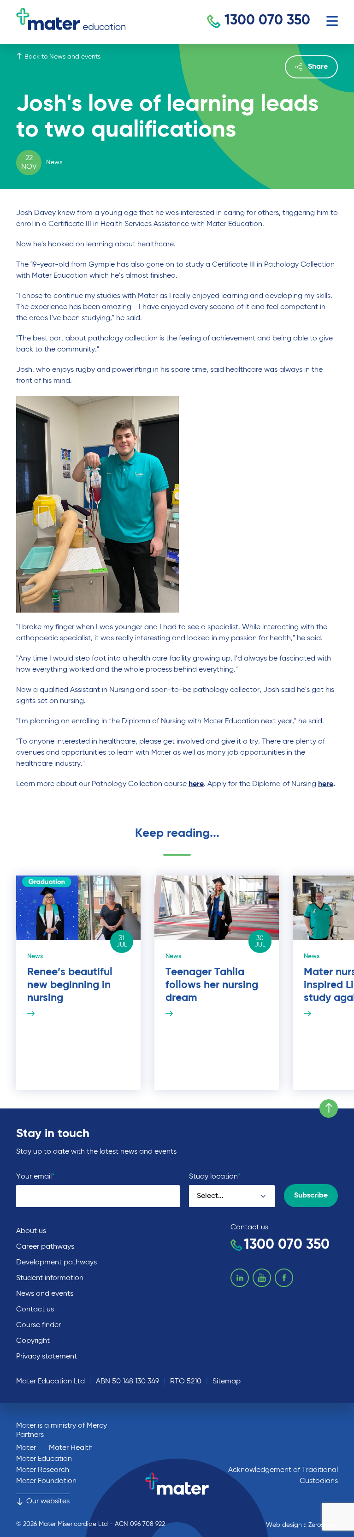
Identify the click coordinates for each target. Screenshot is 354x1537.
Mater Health (71, 1448)
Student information (49, 1278)
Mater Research (42, 1470)
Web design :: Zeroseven (302, 1525)
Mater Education (44, 1459)
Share (318, 67)
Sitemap (226, 1381)
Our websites (48, 1501)
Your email (35, 1176)
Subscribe (311, 1195)
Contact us (35, 1309)
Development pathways (56, 1262)
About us (31, 1231)
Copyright (33, 1341)
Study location (215, 1176)
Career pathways (45, 1247)
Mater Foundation (46, 1481)
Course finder (38, 1325)
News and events (44, 1294)
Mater (26, 1448)
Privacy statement (46, 1356)
